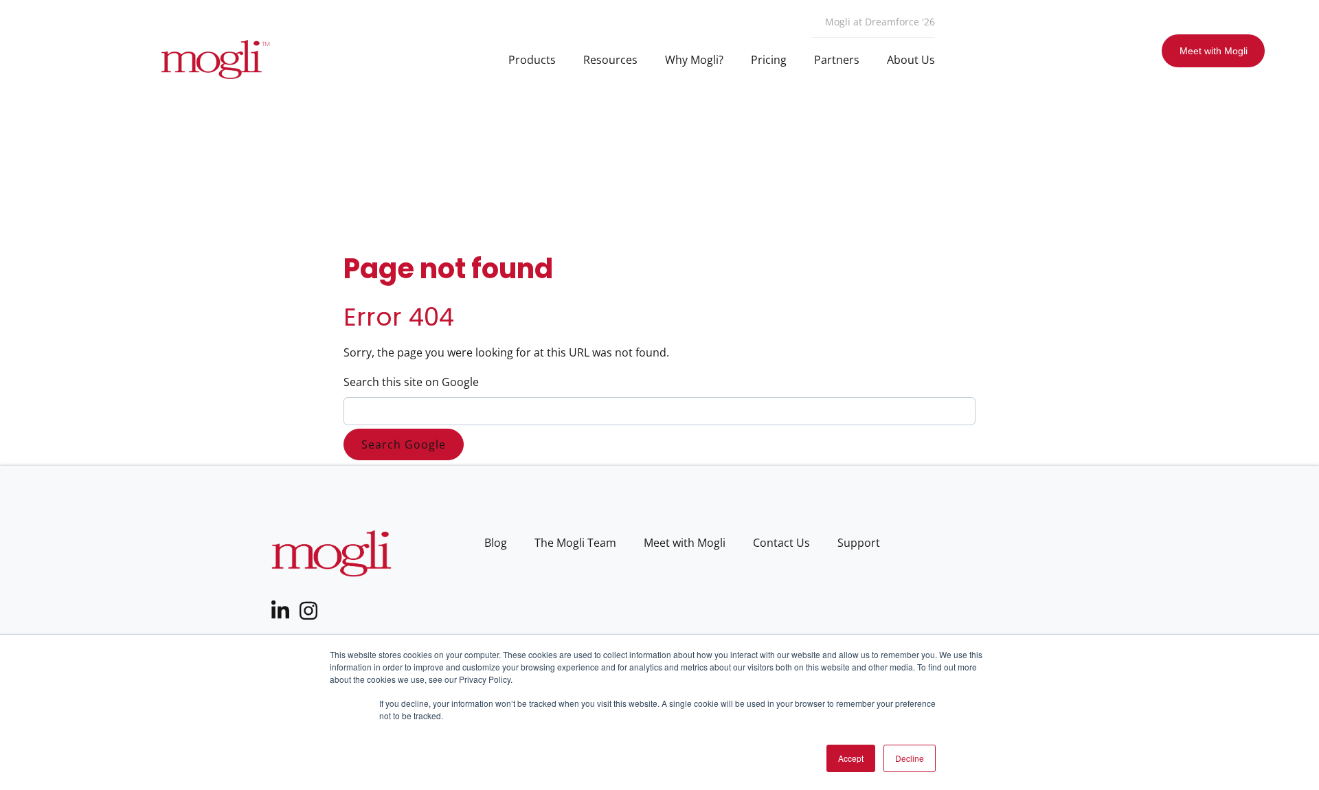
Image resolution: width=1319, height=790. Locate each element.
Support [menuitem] (858, 542)
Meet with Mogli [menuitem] (684, 542)
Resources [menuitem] (610, 59)
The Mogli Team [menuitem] (575, 542)
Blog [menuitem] (495, 542)
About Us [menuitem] (911, 59)
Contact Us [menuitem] (781, 542)
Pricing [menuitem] (769, 59)
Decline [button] (909, 758)
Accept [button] (851, 758)
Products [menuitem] (532, 59)
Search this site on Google (411, 382)
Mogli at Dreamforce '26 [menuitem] (880, 21)
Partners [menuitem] (836, 59)
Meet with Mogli (1214, 50)
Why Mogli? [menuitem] (694, 59)
